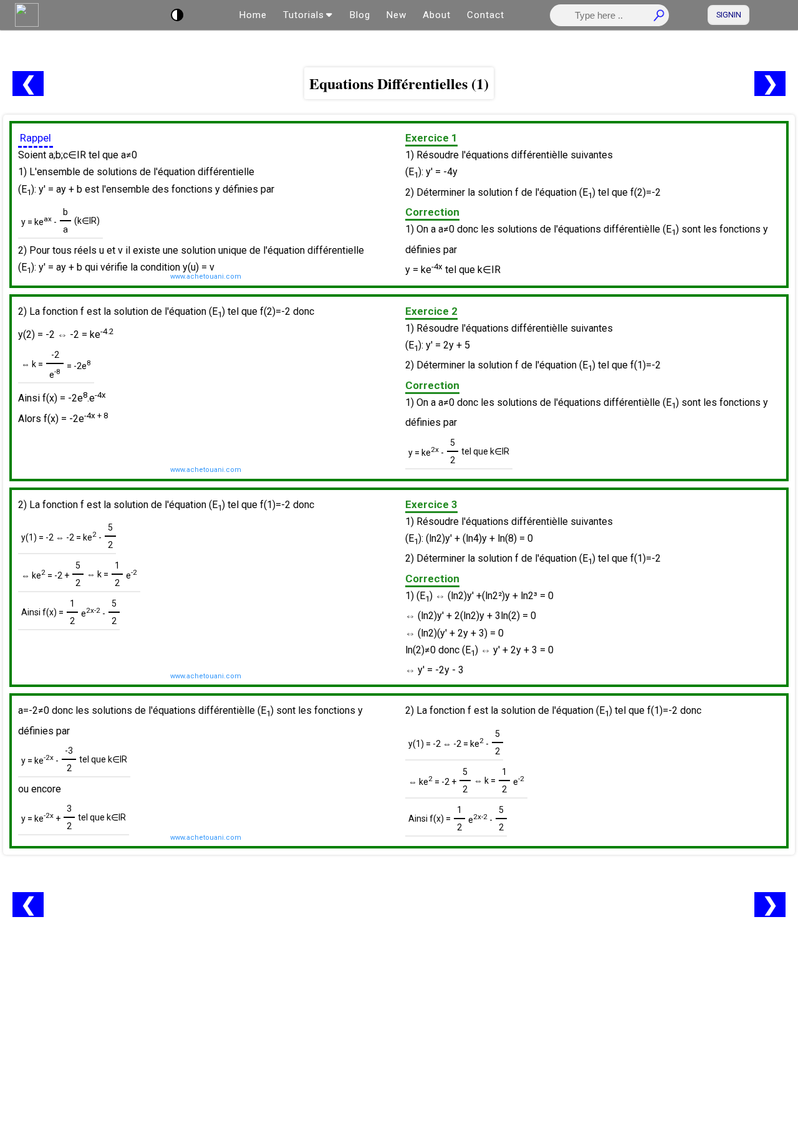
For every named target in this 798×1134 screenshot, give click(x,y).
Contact (485, 15)
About (437, 15)
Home (253, 15)
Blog (359, 15)
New (396, 15)
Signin (728, 14)
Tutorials (303, 15)
